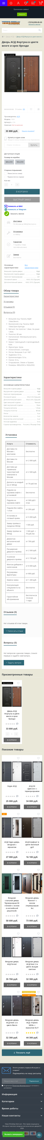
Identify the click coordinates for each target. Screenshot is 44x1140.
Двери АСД (10, 37)
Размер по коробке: (12, 157)
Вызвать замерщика (14, 1134)
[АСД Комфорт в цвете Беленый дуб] (32, 827)
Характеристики (11, 296)
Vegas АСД (11, 786)
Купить (34, 145)
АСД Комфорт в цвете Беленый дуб (32, 844)
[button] (18, 3)
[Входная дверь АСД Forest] (12, 947)
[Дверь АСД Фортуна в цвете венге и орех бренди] (12, 697)
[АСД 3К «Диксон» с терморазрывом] (32, 772)
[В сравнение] (18, 687)
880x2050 (9, 162)
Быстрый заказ (22, 199)
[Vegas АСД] (12, 772)
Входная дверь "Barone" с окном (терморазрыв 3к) (32, 903)
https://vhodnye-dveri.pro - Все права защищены (22, 1124)
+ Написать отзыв (14, 631)
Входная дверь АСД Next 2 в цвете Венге (12, 1022)
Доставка (17, 221)
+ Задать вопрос (14, 662)
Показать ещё (23, 1052)
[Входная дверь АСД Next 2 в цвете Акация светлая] (32, 947)
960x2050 (20, 162)
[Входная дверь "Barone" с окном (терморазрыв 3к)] (32, 883)
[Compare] (38, 109)
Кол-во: (7, 180)
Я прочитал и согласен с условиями (21, 1087)
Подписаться (34, 1081)
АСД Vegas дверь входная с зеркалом (11, 844)
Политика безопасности (21, 1086)
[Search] (39, 30)
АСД (18, 116)
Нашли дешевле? (28, 131)
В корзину (22, 191)
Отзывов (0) (9, 307)
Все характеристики (31, 266)
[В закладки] (18, 683)
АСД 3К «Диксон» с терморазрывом (32, 788)
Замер (16, 254)
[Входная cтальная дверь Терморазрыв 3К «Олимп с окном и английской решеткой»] (12, 883)
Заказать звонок (34, 24)
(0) (24, 109)
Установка (18, 231)
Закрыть (22, 14)
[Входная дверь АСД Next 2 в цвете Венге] (12, 1005)
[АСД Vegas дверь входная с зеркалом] (12, 827)
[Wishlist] (31, 109)
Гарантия (17, 242)
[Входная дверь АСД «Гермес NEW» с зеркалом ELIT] (32, 1005)
